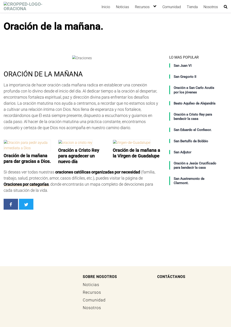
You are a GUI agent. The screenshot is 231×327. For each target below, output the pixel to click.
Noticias (122, 7)
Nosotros (210, 7)
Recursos (142, 7)
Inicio (106, 7)
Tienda (192, 7)
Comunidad (171, 7)
